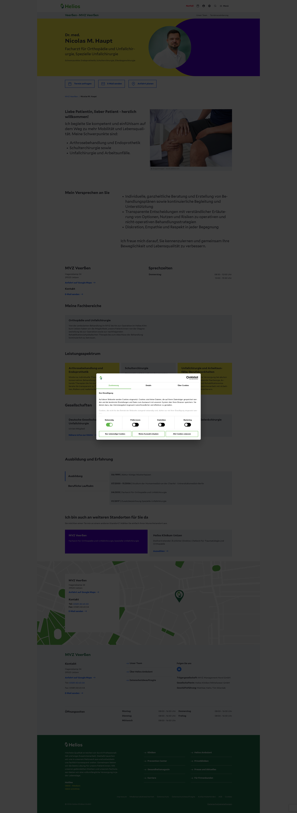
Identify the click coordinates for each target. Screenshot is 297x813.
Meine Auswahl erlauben (148, 434)
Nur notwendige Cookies (115, 434)
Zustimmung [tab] (114, 385)
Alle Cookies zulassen (182, 434)
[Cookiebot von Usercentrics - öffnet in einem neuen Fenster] (188, 378)
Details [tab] (148, 385)
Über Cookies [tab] (183, 385)
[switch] (135, 425)
